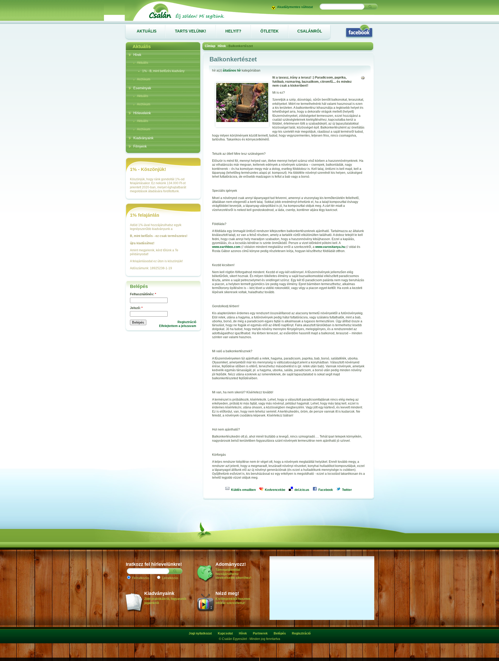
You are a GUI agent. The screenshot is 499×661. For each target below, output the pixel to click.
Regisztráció (187, 322)
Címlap (210, 46)
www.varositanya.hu (330, 247)
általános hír (232, 70)
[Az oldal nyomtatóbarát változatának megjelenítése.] (363, 78)
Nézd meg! (227, 593)
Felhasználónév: (143, 294)
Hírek (222, 46)
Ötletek (269, 31)
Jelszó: (136, 308)
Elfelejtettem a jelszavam (177, 326)
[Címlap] (186, 19)
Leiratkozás (169, 578)
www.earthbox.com (226, 247)
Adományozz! (230, 564)
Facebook (325, 490)
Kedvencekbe (274, 490)
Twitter (346, 490)
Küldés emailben (243, 490)
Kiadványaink (159, 593)
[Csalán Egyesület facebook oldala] (359, 31)
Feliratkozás (140, 578)
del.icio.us (301, 490)
